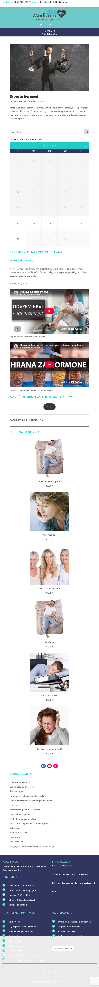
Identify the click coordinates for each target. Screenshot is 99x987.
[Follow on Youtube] (55, 973)
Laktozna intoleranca (20, 782)
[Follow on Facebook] (49, 973)
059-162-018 (21, 1)
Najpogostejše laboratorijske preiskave (28, 795)
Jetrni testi (15, 827)
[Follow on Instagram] (44, 973)
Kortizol (45, 101)
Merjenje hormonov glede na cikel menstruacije (32, 846)
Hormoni (37, 101)
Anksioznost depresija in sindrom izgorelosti (30, 823)
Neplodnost (15, 837)
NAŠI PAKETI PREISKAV (27, 420)
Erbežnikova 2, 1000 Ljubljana (52, 1)
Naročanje (49, 30)
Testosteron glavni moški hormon (25, 809)
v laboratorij (49, 33)
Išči (86, 132)
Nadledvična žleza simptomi (23, 818)
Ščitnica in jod (17, 791)
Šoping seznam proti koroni (22, 786)
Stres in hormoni (24, 96)
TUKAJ (49, 407)
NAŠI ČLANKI (61, 861)
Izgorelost (14, 805)
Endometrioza (16, 841)
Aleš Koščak (17, 101)
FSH (54, 891)
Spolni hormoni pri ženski (21, 814)
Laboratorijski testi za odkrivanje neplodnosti (31, 800)
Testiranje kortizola (19, 832)
